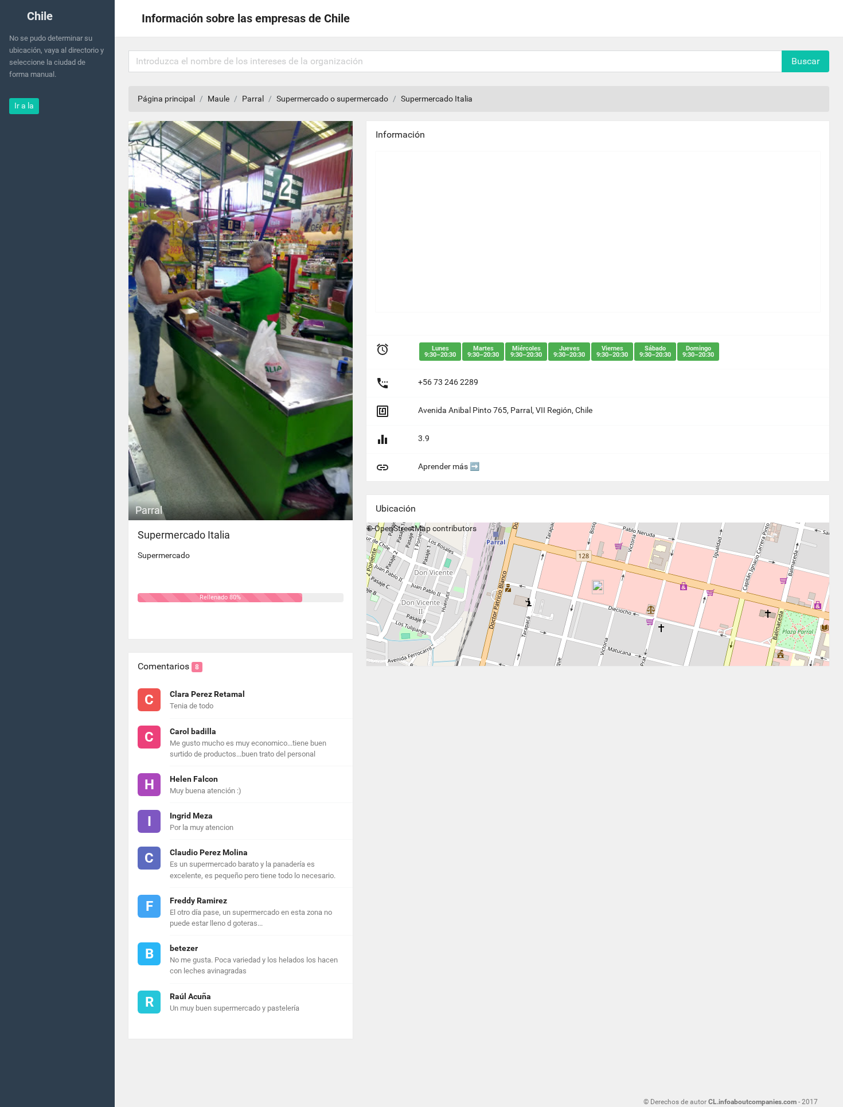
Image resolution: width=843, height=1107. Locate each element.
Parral (253, 98)
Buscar (805, 61)
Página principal (166, 98)
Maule (218, 98)
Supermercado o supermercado (332, 98)
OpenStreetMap (402, 528)
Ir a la (24, 105)
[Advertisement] (598, 231)
